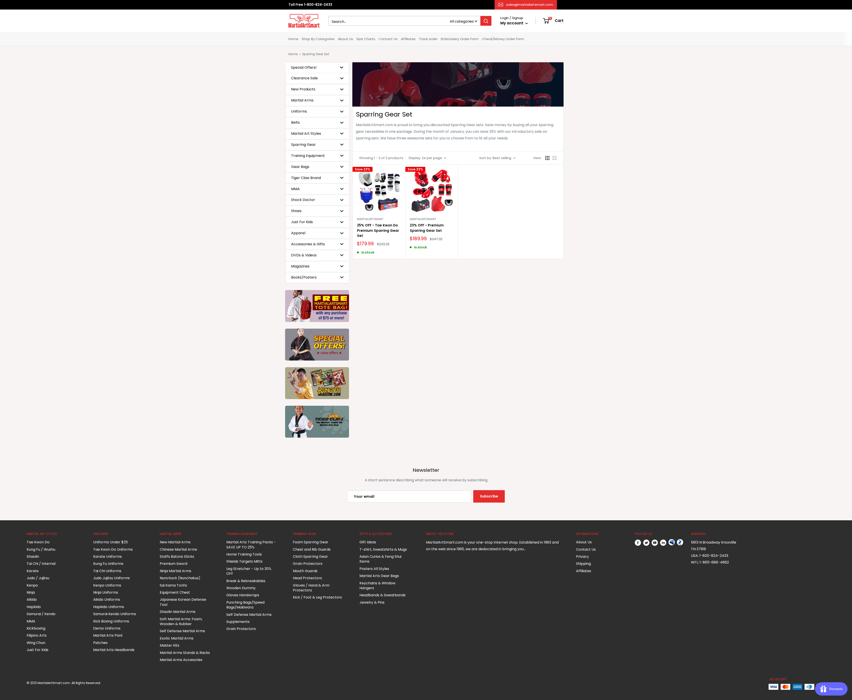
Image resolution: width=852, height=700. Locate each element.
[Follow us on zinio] (680, 542)
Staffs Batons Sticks (177, 556)
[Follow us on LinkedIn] (663, 542)
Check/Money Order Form (503, 39)
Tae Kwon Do (38, 542)
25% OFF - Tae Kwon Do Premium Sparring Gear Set (378, 230)
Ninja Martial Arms (175, 570)
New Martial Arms (175, 542)
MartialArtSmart (370, 219)
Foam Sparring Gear (310, 542)
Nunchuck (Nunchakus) (180, 578)
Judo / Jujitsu (38, 578)
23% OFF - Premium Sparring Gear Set (427, 228)
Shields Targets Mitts (244, 561)
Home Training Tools (244, 554)
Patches (100, 642)
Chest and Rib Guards (312, 549)
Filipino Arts (37, 635)
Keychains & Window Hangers (377, 586)
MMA (31, 621)
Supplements (238, 621)
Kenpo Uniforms (107, 585)
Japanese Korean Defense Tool (183, 602)
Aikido (32, 599)
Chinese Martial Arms (178, 549)
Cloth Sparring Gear (310, 556)
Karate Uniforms (107, 556)
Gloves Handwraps (242, 595)
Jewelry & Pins (372, 602)
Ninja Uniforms (105, 592)
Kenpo (32, 585)
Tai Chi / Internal (41, 563)
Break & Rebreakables (245, 580)
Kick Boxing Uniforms (111, 621)
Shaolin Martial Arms (177, 611)
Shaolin (33, 556)
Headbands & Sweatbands (382, 595)
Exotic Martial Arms (176, 638)
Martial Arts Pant (108, 635)
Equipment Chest (175, 592)
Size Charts (365, 39)
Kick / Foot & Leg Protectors (317, 597)
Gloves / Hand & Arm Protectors (311, 588)
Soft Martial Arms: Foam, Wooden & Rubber (181, 621)
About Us (345, 39)
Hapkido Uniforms (108, 606)
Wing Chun (36, 642)
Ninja (31, 592)
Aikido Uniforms (106, 599)
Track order (428, 39)
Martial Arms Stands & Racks (185, 652)
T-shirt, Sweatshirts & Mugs (383, 549)
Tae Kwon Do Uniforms (113, 549)
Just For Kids (37, 649)
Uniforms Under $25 (110, 542)
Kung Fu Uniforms (108, 563)
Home (293, 39)
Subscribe (489, 496)
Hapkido (34, 606)
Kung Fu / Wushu (41, 549)
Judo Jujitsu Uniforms (111, 578)
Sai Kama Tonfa (173, 585)
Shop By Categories (318, 39)
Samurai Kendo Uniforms (114, 613)
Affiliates (408, 39)
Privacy (582, 556)
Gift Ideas (367, 542)
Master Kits (169, 645)
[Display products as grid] (547, 158)
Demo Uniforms (106, 628)
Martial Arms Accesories (181, 659)
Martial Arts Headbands (113, 649)
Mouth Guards (305, 570)
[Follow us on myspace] (672, 542)
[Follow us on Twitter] (646, 542)
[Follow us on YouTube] (655, 542)
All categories (462, 21)
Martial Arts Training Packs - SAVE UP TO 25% (251, 545)
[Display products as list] (555, 158)
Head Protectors (307, 578)
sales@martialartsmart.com (529, 4)
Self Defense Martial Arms (182, 631)
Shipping (583, 563)
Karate (33, 570)
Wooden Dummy (241, 588)
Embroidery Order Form (460, 39)
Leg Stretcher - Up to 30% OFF (248, 571)
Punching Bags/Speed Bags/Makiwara (245, 605)
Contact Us (388, 39)
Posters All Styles (374, 568)
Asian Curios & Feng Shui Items (380, 559)
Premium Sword (173, 563)
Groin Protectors (241, 628)
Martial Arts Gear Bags (379, 575)
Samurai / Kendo (41, 613)
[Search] (485, 21)
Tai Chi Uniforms (107, 570)
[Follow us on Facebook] (638, 542)
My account (512, 23)
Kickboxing (36, 628)
